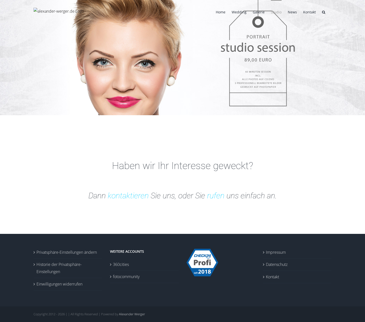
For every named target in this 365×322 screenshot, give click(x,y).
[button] (323, 11)
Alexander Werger (132, 314)
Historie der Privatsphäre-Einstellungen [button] (59, 268)
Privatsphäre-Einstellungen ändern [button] (66, 252)
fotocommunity (126, 276)
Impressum (276, 252)
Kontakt (272, 277)
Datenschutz (277, 264)
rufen (215, 195)
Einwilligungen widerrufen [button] (59, 284)
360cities (121, 264)
